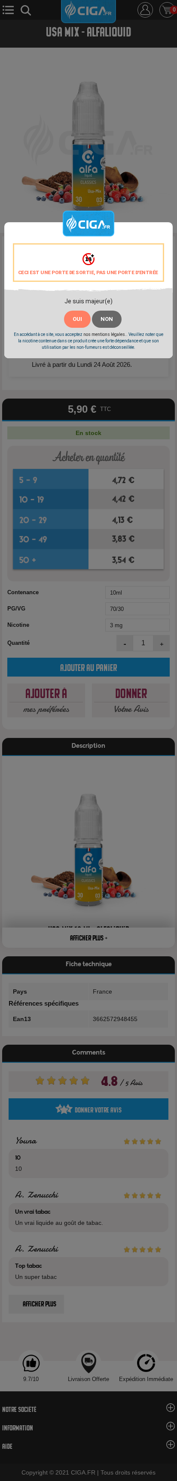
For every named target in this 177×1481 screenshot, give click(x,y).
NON (107, 319)
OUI (77, 319)
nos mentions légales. (104, 334)
